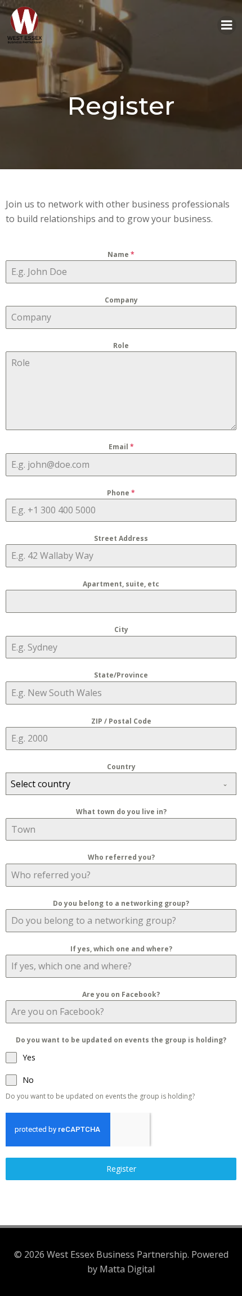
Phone (121, 493)
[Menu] (226, 25)
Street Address (121, 538)
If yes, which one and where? (121, 949)
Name (121, 254)
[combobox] (121, 784)
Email (121, 446)
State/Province (121, 675)
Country (121, 766)
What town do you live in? (121, 811)
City (121, 629)
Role (121, 345)
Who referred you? (121, 857)
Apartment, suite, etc (121, 584)
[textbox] (110, 783)
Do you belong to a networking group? (121, 903)
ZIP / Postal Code (121, 721)
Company (121, 300)
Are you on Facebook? (121, 994)
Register (121, 1168)
